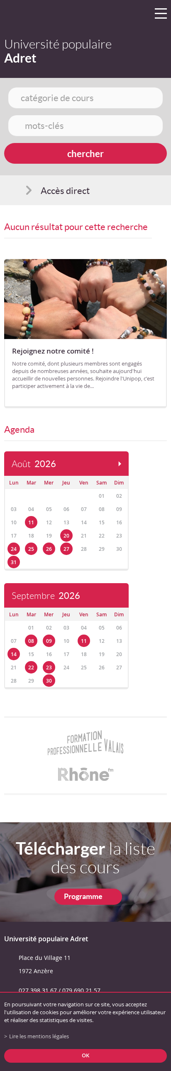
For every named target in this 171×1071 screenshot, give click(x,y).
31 (14, 562)
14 (14, 654)
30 (49, 680)
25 (31, 548)
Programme (83, 896)
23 (49, 667)
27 (66, 548)
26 (49, 548)
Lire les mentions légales (39, 1036)
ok (85, 1055)
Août (34, 464)
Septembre (46, 596)
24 (14, 548)
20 (66, 535)
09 (49, 641)
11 (31, 522)
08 (31, 641)
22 (31, 667)
